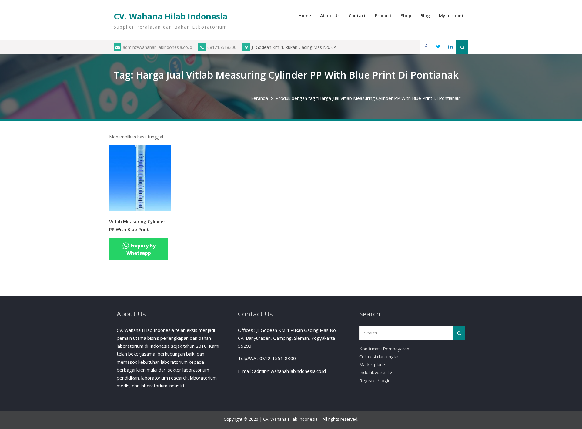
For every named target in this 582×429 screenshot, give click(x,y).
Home (305, 16)
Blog (425, 16)
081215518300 (221, 47)
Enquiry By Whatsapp (141, 249)
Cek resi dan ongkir (379, 356)
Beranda (259, 98)
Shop (406, 16)
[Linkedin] (450, 47)
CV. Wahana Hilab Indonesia (170, 16)
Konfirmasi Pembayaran (384, 349)
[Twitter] (438, 47)
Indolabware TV (375, 372)
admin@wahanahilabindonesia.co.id (157, 47)
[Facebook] (426, 47)
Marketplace (372, 364)
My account (451, 16)
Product (383, 16)
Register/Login (374, 380)
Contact (357, 16)
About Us (330, 16)
